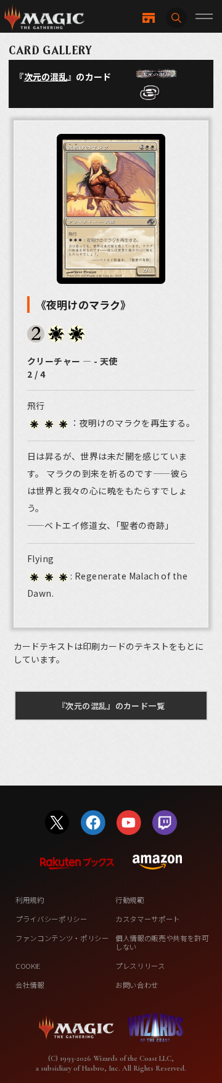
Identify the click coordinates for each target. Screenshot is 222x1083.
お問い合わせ (136, 985)
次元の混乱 (46, 76)
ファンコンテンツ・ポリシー (62, 938)
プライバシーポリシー (51, 919)
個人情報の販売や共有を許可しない (162, 942)
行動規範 (129, 900)
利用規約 (29, 900)
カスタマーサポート (147, 919)
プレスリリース (140, 966)
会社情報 (29, 985)
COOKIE (28, 966)
